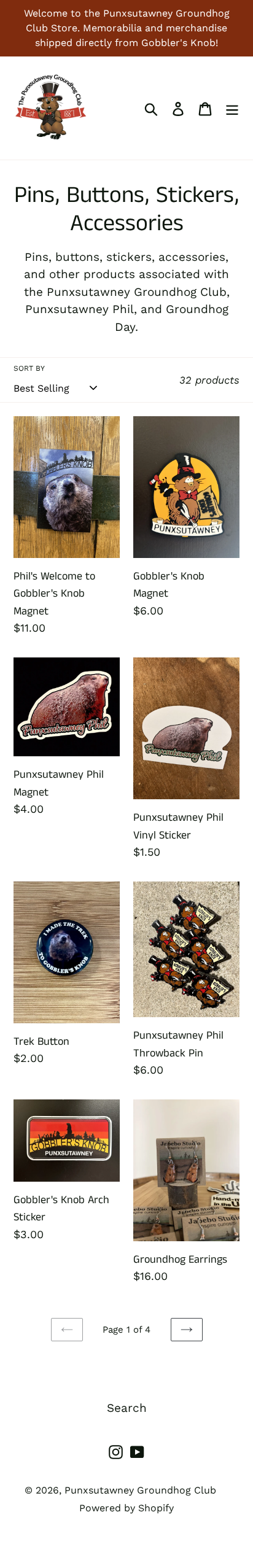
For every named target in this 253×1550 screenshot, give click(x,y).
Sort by (29, 368)
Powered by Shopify (126, 1508)
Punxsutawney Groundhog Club (140, 1490)
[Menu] (232, 108)
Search (127, 1408)
